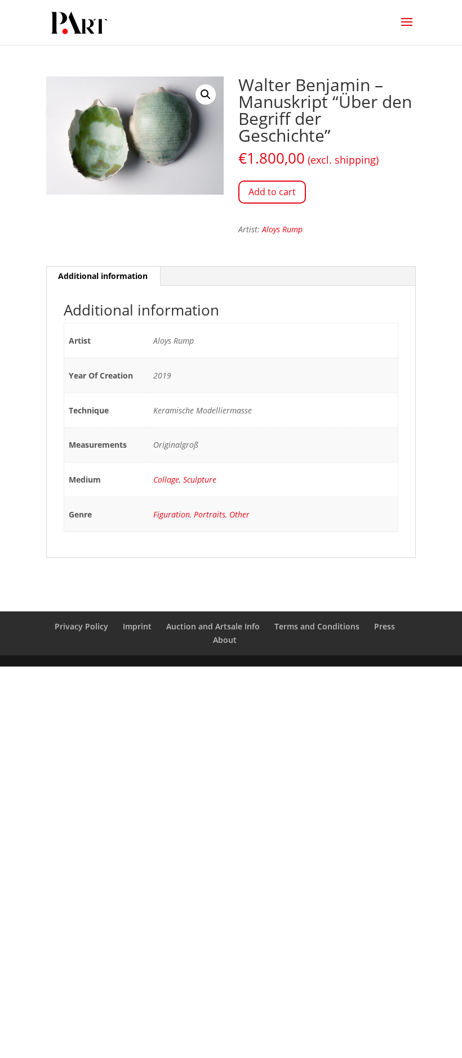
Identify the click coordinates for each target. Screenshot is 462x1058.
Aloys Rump (282, 229)
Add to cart (272, 192)
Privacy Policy (81, 626)
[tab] (103, 276)
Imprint (137, 626)
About (225, 639)
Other (239, 514)
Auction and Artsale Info (213, 626)
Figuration (171, 514)
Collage (166, 479)
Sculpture (199, 479)
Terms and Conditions (316, 626)
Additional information (103, 276)
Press (384, 626)
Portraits (209, 514)
